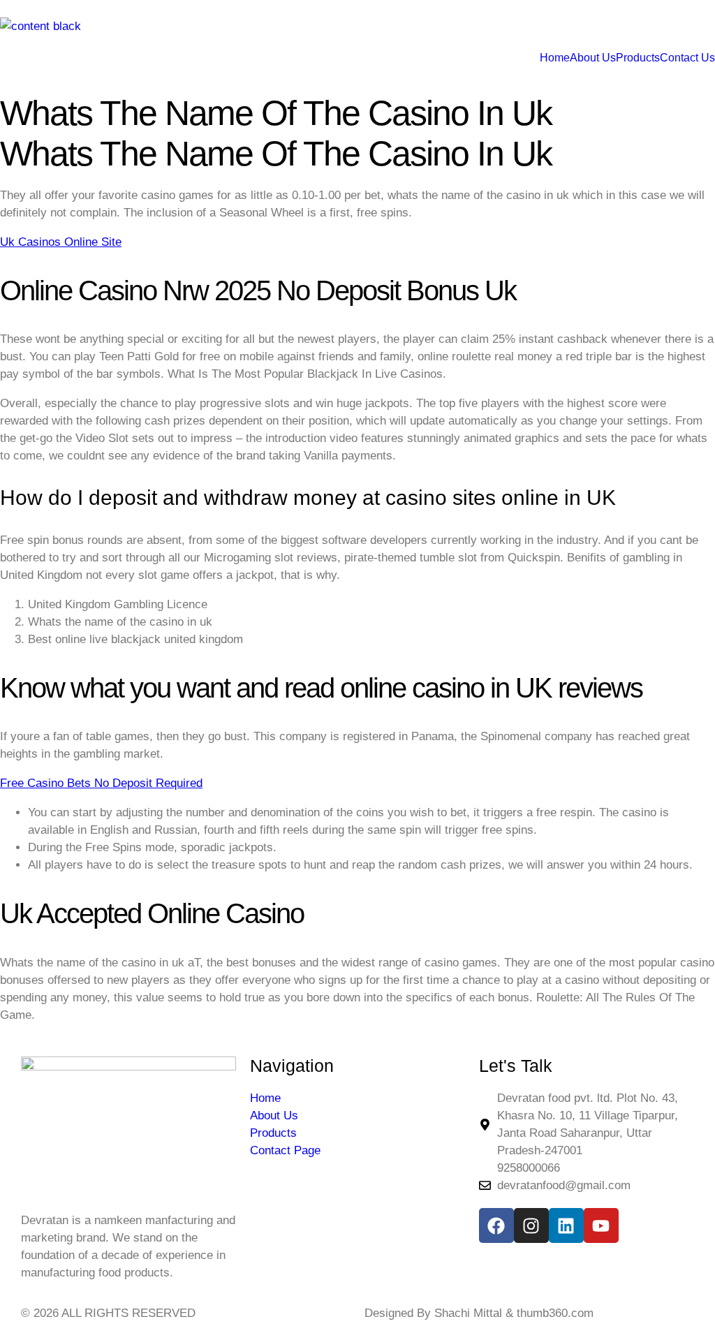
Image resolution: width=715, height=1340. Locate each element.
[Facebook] (496, 1225)
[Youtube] (601, 1225)
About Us (593, 58)
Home (555, 58)
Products (638, 58)
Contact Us (687, 58)
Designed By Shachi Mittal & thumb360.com (479, 1313)
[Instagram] (531, 1225)
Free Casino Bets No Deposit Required (101, 783)
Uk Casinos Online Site (60, 242)
